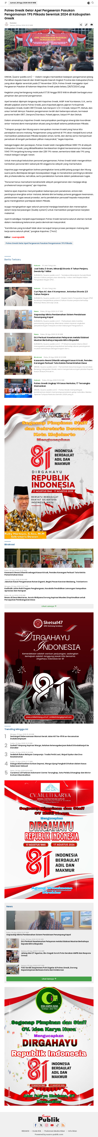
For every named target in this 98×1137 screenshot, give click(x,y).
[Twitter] (41, 1125)
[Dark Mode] (88, 3)
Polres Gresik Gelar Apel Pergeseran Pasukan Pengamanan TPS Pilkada (39, 243)
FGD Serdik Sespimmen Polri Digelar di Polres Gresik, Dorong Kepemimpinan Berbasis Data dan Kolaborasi (49, 969)
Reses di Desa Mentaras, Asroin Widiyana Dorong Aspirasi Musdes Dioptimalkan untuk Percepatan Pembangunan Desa (44, 598)
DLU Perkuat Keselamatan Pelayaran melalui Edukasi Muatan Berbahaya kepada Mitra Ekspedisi (61, 339)
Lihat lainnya (48, 979)
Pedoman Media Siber (54, 1131)
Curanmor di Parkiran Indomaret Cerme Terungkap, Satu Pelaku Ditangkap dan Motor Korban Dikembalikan (50, 774)
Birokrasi (38, 357)
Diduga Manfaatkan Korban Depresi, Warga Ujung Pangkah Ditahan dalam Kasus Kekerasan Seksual (48, 765)
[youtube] (52, 1125)
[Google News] (57, 1125)
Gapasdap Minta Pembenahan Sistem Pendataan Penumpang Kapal (60, 316)
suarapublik (18, 237)
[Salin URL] (86, 25)
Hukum (37, 265)
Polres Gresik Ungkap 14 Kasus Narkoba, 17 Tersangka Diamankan (62, 384)
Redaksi (13, 23)
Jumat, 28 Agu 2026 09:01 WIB (23, 3)
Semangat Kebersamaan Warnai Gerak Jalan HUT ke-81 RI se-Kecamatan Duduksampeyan (44, 737)
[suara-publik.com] (49, 1118)
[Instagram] (46, 1125)
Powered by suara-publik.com (49, 1134)
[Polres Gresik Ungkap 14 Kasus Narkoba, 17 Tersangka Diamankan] (18, 388)
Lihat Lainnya (48, 606)
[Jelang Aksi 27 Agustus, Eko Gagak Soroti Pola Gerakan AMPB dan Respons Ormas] (12, 956)
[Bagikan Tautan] (81, 25)
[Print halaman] (92, 25)
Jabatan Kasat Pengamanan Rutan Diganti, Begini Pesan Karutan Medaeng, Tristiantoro (46, 582)
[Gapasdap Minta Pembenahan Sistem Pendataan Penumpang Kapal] (18, 319)
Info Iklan (72, 1131)
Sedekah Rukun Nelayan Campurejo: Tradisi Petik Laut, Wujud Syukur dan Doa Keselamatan (46, 755)
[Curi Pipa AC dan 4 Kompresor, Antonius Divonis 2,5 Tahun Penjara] (18, 296)
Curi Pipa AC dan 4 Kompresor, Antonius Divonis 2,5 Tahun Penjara (61, 293)
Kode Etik (37, 1131)
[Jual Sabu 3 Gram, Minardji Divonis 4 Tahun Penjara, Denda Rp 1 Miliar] (18, 273)
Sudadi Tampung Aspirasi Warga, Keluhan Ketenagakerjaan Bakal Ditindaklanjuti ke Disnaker (49, 746)
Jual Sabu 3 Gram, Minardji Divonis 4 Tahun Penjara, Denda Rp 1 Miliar (61, 270)
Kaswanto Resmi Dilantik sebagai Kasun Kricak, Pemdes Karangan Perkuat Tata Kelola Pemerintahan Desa (63, 362)
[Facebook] (35, 1125)
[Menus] (5, 3)
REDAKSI (25, 1131)
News (36, 311)
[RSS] (63, 1125)
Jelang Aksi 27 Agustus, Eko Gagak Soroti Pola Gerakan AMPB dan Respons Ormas (56, 954)
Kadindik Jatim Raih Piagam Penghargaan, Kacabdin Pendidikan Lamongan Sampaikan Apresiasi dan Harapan (45, 589)
